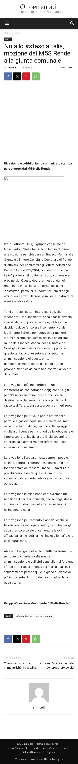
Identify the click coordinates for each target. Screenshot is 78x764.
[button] (72, 23)
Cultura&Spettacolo (17, 748)
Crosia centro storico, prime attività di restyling (20, 665)
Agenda (51, 752)
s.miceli (12, 67)
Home (7, 33)
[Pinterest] (26, 76)
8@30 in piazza (25, 743)
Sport (35, 748)
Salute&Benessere (32, 752)
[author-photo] (39, 702)
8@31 (18, 33)
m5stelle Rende (24, 616)
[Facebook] (8, 76)
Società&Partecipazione (55, 748)
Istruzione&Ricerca (47, 743)
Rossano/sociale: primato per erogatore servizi (57, 665)
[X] (17, 76)
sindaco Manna (44, 616)
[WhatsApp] (36, 76)
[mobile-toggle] (6, 23)
